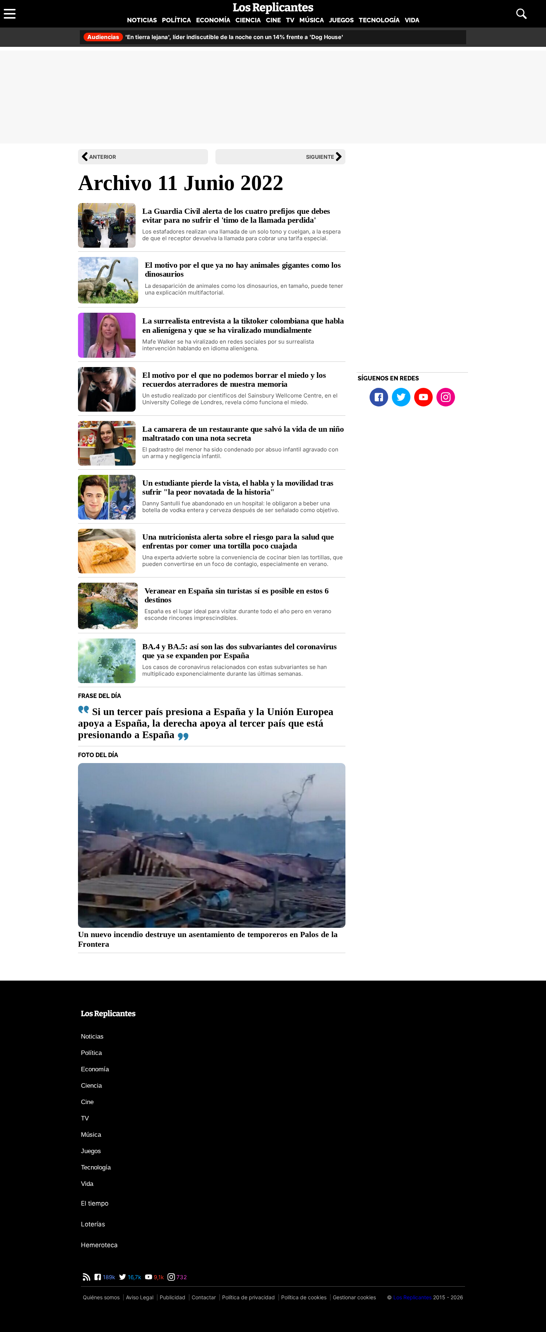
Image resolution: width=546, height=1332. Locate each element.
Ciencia (248, 20)
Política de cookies (303, 1297)
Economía (213, 20)
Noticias (142, 20)
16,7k (133, 1277)
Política (176, 20)
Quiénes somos (101, 1297)
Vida (412, 20)
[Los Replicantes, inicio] (273, 8)
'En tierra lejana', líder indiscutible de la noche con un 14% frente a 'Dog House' (215, 37)
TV (290, 20)
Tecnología (379, 20)
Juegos (341, 20)
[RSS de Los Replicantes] (86, 1277)
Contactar (204, 1297)
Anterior (102, 157)
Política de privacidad (248, 1297)
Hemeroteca (99, 1245)
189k (108, 1277)
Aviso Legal (139, 1297)
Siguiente (320, 157)
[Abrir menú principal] (10, 14)
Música (311, 20)
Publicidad (172, 1297)
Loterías (93, 1224)
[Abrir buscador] (521, 14)
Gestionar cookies (354, 1297)
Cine (273, 20)
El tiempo (94, 1203)
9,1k (158, 1277)
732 (181, 1277)
